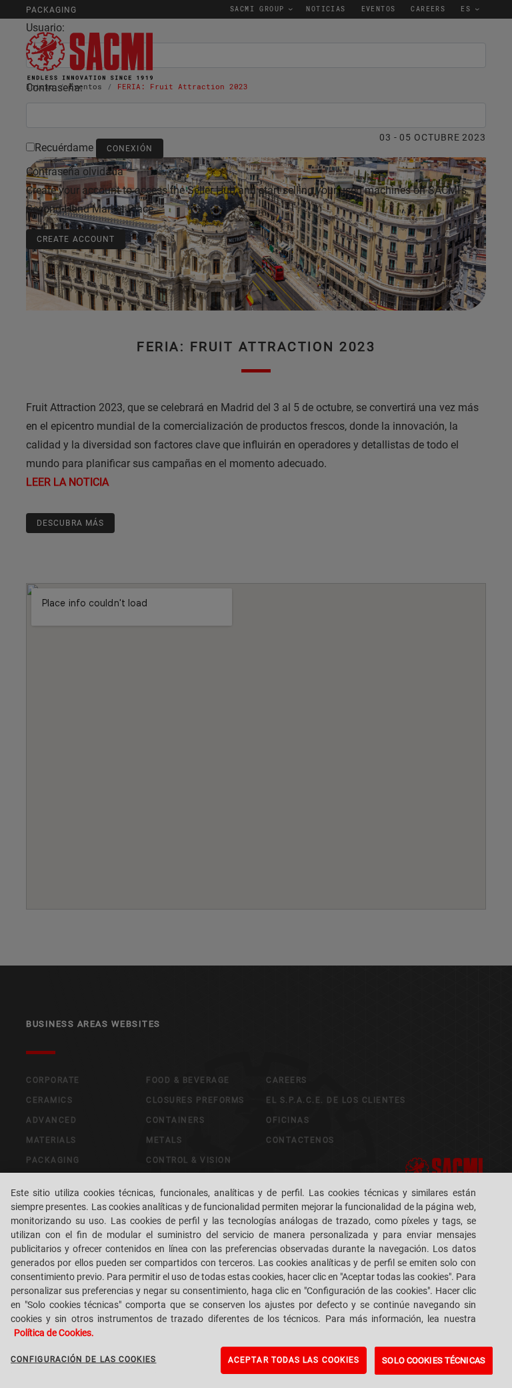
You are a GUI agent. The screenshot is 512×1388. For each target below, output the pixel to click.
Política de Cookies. (54, 1332)
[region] (256, 1280)
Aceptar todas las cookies (293, 1360)
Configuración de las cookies (84, 1359)
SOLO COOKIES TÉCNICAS (433, 1360)
